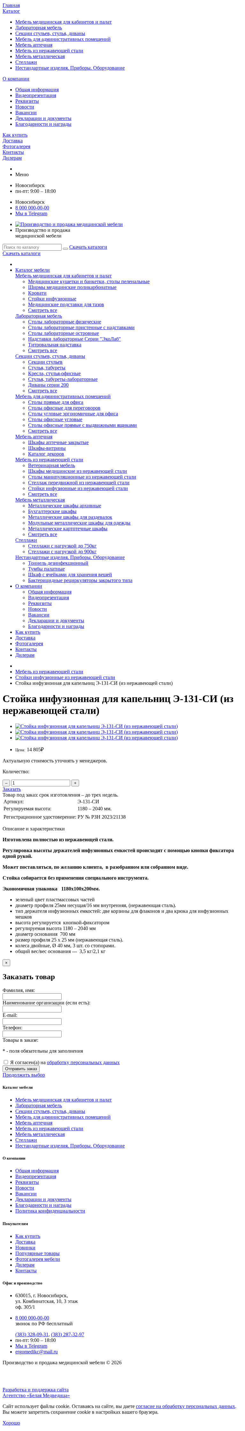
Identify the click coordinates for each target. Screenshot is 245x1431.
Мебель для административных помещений (63, 39)
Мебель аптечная (33, 45)
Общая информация (37, 89)
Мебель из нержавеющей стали (49, 50)
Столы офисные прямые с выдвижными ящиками (82, 425)
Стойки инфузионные (52, 298)
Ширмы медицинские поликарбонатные (72, 287)
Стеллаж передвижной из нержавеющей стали (79, 482)
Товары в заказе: (20, 1040)
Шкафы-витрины (47, 448)
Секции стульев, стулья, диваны (50, 33)
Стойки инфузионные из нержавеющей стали (78, 488)
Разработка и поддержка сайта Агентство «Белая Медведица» (36, 1392)
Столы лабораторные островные (63, 333)
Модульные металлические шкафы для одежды (79, 523)
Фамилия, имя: (19, 990)
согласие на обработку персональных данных (185, 1406)
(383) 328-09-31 (31, 1334)
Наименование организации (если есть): (46, 1002)
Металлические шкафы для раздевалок (70, 517)
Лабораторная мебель (38, 27)
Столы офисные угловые (55, 419)
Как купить (15, 135)
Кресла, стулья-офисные (54, 373)
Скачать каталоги (88, 247)
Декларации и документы (43, 118)
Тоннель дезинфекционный (58, 563)
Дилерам (12, 158)
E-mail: (10, 1015)
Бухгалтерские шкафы (52, 511)
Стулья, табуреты (46, 367)
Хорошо (11, 1423)
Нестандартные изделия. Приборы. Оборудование (70, 68)
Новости (24, 107)
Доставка (13, 140)
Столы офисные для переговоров (64, 408)
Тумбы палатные (46, 569)
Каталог (11, 11)
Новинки (25, 1247)
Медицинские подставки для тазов (66, 304)
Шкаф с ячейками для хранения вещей (70, 574)
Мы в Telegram (31, 1346)
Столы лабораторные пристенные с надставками (81, 327)
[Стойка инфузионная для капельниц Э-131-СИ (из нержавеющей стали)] (96, 726)
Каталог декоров (46, 454)
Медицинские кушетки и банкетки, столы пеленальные (89, 281)
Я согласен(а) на (64, 1062)
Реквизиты (27, 101)
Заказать (12, 789)
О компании (16, 78)
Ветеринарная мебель (51, 465)
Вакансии (26, 112)
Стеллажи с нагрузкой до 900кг (62, 551)
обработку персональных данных (83, 1062)
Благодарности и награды (43, 124)
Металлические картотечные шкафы (68, 528)
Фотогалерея (16, 146)
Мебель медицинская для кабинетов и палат (63, 22)
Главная (11, 5)
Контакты (13, 152)
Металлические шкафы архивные (64, 505)
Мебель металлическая (40, 56)
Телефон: (12, 1027)
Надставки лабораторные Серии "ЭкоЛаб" (74, 339)
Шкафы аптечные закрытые (58, 442)
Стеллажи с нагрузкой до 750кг (62, 546)
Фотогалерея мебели (37, 1259)
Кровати (37, 293)
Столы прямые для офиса (55, 402)
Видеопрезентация (35, 95)
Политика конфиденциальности (50, 1211)
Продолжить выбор (24, 1075)
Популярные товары (37, 1253)
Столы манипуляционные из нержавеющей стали (82, 477)
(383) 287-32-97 (67, 1334)
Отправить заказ (21, 1068)
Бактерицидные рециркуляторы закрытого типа (80, 580)
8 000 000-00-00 (32, 207)
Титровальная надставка (54, 344)
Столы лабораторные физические (64, 321)
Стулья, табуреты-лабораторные (63, 379)
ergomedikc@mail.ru (36, 1351)
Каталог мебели (32, 270)
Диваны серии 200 (48, 385)
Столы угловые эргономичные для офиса (73, 413)
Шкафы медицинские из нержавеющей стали (77, 471)
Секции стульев (45, 362)
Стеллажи (26, 62)
